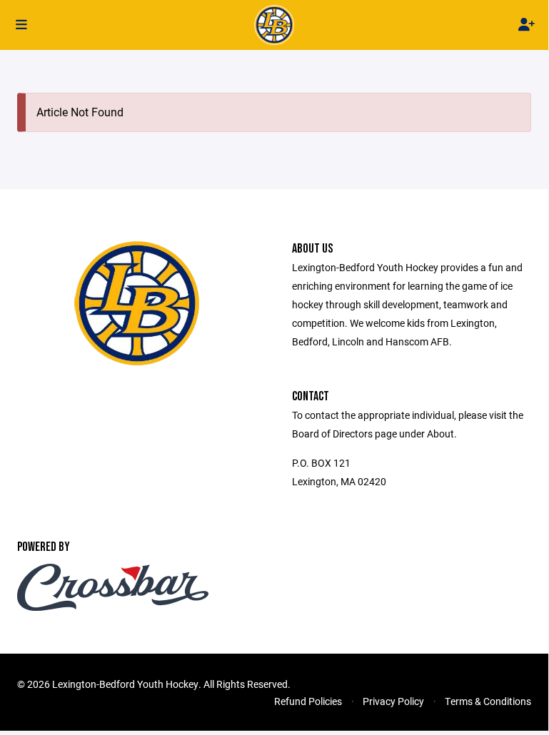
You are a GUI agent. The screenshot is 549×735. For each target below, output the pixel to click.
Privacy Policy (393, 701)
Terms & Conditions (488, 701)
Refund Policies (308, 701)
